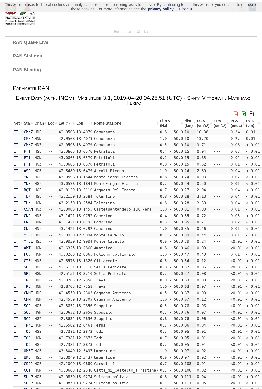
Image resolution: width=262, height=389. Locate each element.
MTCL (28, 235)
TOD (27, 331)
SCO (27, 306)
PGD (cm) (250, 123)
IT (16, 132)
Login (129, 31)
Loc (51, 123)
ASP (27, 170)
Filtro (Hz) (165, 123)
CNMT (28, 293)
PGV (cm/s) (236, 123)
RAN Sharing (27, 69)
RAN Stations (27, 55)
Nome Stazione (107, 123)
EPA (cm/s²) (220, 123)
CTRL (28, 261)
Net (17, 123)
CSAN (28, 209)
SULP (28, 376)
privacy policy (161, 9)
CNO (27, 215)
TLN (27, 196)
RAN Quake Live (30, 42)
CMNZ (28, 132)
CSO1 (28, 363)
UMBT (28, 351)
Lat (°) (64, 123)
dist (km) (189, 123)
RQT (27, 190)
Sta (27, 123)
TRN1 (28, 325)
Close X (185, 9)
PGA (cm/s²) (203, 123)
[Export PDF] (236, 113)
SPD (27, 267)
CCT (27, 370)
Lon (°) (82, 123)
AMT (27, 248)
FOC (27, 254)
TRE (27, 280)
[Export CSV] (252, 113)
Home (118, 31)
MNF (27, 177)
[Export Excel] (244, 113)
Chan (39, 123)
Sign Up (142, 31)
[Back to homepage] (20, 14)
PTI (27, 151)
